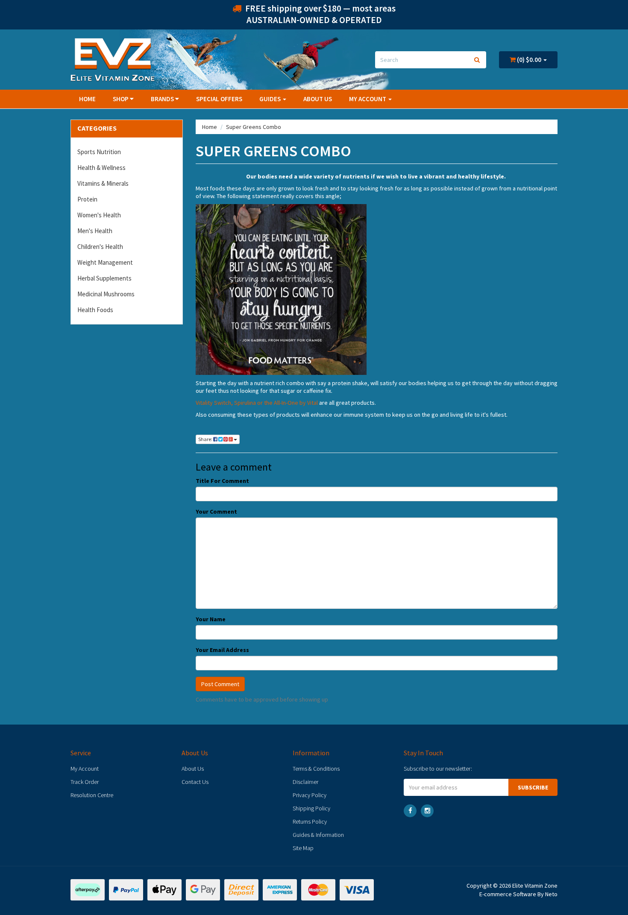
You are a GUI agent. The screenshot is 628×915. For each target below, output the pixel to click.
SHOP (121, 99)
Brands (163, 99)
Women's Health (99, 215)
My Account (84, 768)
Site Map (303, 848)
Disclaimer (305, 782)
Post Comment (220, 684)
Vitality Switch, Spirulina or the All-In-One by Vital (257, 402)
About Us (317, 99)
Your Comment (216, 511)
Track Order (84, 782)
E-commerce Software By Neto (518, 894)
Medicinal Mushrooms (106, 294)
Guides (270, 99)
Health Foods (95, 310)
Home (87, 99)
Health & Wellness (101, 168)
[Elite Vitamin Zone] (112, 59)
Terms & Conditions (316, 768)
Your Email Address (222, 650)
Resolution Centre (91, 795)
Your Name (211, 619)
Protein (87, 199)
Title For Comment (222, 481)
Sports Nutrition (99, 152)
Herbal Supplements (104, 278)
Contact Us (195, 782)
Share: (205, 439)
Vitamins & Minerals (103, 183)
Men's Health (94, 231)
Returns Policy (310, 821)
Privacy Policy (309, 795)
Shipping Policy (311, 808)
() (528, 60)
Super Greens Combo (253, 127)
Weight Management (105, 262)
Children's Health (100, 247)
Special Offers (219, 99)
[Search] (477, 59)
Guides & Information (318, 835)
